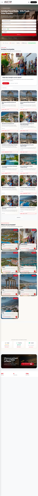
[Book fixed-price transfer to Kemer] (28, 262)
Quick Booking (33, 2)
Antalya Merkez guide (23, 246)
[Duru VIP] (8, 2)
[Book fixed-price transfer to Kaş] (10, 308)
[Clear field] (34, 20)
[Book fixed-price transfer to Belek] (10, 262)
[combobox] (19, 21)
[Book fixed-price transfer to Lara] (10, 239)
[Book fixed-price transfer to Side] (10, 285)
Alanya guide (22, 292)
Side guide (3, 292)
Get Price (18, 34)
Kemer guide (22, 269)
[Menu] (2, 2)
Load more (18, 217)
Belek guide (3, 269)
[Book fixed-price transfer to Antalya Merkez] (28, 239)
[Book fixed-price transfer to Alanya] (28, 285)
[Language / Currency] (29, 2)
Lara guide (3, 246)
